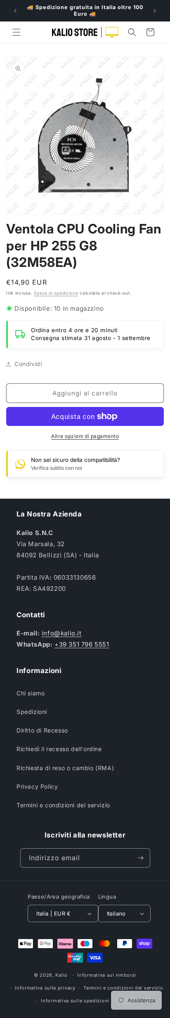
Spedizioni (32, 711)
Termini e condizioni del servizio (63, 805)
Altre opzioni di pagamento (85, 436)
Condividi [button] (28, 363)
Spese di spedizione (56, 292)
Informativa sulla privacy (45, 988)
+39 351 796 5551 (81, 644)
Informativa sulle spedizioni (75, 1001)
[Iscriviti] (141, 858)
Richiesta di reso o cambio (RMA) (65, 767)
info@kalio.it (62, 633)
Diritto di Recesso (42, 730)
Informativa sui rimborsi (106, 975)
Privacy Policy (37, 786)
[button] (16, 32)
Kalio (61, 975)
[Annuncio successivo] (155, 11)
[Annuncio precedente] (15, 11)
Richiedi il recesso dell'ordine (59, 748)
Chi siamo (31, 693)
